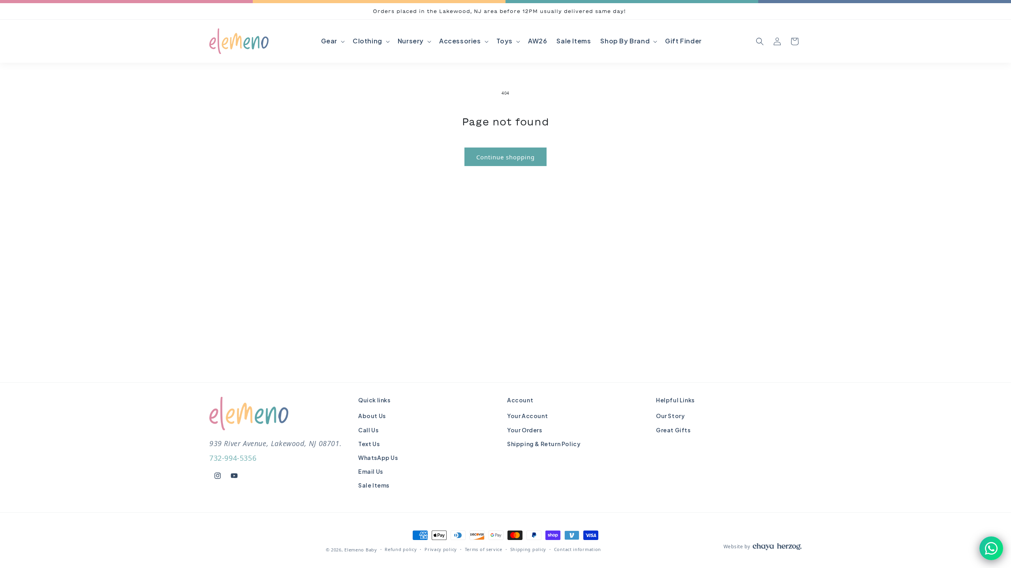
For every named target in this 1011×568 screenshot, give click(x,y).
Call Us (368, 429)
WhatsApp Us (378, 457)
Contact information (577, 549)
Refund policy (401, 549)
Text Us (369, 443)
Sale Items (373, 485)
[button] (332, 41)
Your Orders (524, 429)
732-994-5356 (232, 458)
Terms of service (483, 549)
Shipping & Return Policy (544, 443)
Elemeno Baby (360, 550)
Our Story (670, 415)
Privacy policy (441, 549)
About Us (372, 415)
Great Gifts (673, 429)
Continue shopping (505, 157)
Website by (736, 546)
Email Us (370, 471)
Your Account (527, 415)
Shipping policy (528, 549)
